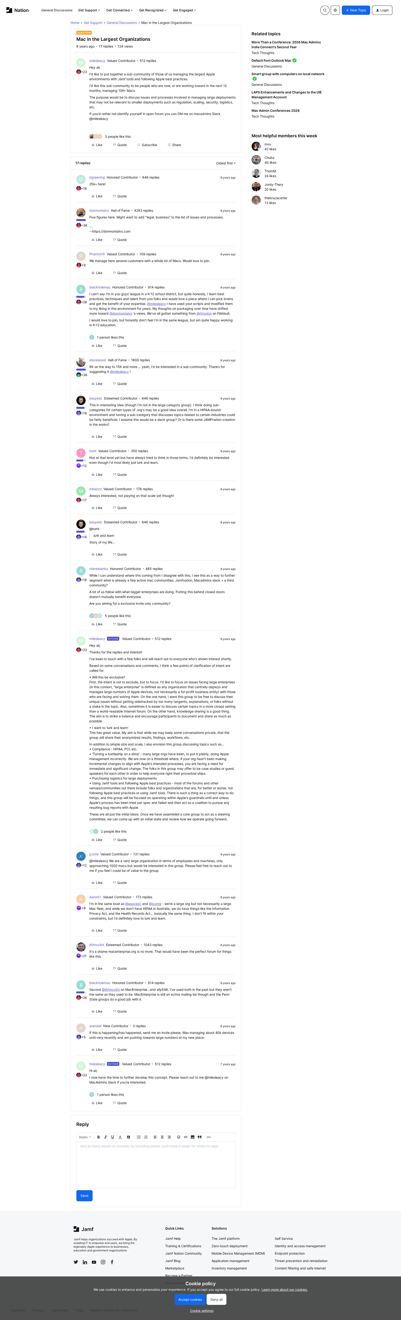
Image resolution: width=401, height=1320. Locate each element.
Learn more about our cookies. (285, 1289)
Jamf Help (173, 1238)
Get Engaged (183, 10)
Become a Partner (178, 1276)
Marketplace (174, 1268)
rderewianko (98, 569)
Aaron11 (95, 897)
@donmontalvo (121, 313)
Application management (230, 1261)
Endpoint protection (290, 1253)
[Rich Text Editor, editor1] (156, 1165)
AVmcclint (96, 945)
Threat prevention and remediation (301, 1261)
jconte (94, 854)
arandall (95, 1026)
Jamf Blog (173, 1261)
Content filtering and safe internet (300, 1268)
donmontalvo (99, 210)
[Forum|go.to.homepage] (17, 10)
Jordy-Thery (274, 184)
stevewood (97, 360)
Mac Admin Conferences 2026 (276, 110)
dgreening (97, 177)
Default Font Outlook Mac (271, 60)
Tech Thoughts (263, 53)
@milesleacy (156, 304)
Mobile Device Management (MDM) (238, 1253)
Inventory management (229, 1268)
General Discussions (57, 10)
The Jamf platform (226, 1238)
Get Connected (117, 10)
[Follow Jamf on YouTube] (94, 1262)
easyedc (95, 398)
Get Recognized (151, 10)
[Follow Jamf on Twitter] (76, 1262)
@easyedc (133, 904)
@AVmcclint (111, 989)
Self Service (284, 1238)
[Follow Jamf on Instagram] (103, 1262)
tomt (92, 451)
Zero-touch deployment (230, 1246)
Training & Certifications (183, 1246)
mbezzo (95, 489)
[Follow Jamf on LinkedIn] (85, 1262)
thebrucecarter (276, 198)
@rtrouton (204, 313)
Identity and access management (300, 1246)
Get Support (87, 10)
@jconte (155, 904)
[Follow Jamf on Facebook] (112, 1262)
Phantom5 (97, 254)
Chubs (269, 158)
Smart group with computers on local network (288, 74)
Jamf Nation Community (183, 1253)
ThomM (270, 171)
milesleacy (97, 61)
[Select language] (335, 10)
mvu (268, 144)
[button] (356, 10)
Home (75, 23)
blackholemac (99, 287)
